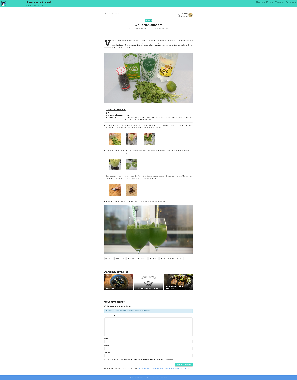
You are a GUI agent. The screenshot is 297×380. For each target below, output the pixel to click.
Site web (107, 352)
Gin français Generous (179, 43)
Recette (116, 14)
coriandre (143, 258)
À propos (41, 5)
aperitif (109, 258)
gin (163, 258)
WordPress (140, 377)
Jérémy (186, 13)
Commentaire (109, 316)
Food (109, 14)
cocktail (132, 258)
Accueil (28, 5)
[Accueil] (105, 14)
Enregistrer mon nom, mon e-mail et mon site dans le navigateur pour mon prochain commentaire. (139, 359)
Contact (34, 5)
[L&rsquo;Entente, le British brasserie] (148, 282)
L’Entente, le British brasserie (148, 288)
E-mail (107, 345)
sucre (172, 258)
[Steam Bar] (118, 282)
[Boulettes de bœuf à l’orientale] (178, 282)
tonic (180, 258)
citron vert (120, 258)
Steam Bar (110, 288)
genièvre (154, 258)
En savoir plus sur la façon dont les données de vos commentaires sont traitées (165, 368)
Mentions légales (163, 377)
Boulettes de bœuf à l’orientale (174, 287)
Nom (106, 338)
